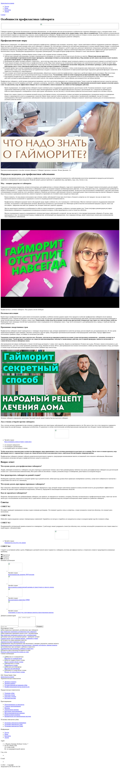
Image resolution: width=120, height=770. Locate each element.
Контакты (7, 10)
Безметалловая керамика (12, 714)
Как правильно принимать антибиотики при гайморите (19, 631)
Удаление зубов (9, 693)
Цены (6, 8)
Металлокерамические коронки (14, 713)
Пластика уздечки (10, 696)
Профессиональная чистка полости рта (16, 687)
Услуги (6, 6)
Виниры (7, 708)
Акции (6, 11)
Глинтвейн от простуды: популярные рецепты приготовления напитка (31, 612)
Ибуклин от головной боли (13, 658)
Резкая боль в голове (11, 665)
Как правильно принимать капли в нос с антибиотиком (18, 635)
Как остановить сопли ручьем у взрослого (18, 441)
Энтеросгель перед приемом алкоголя (13, 642)
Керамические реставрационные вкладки (17, 716)
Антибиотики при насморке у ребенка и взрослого (17, 648)
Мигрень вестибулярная (12, 668)
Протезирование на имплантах (14, 704)
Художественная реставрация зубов (15, 685)
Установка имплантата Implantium (15, 723)
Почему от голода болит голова (14, 672)
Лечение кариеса (9, 683)
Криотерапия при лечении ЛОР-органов (21, 574)
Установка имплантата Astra (13, 724)
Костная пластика (10, 698)
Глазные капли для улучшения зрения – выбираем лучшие (19, 638)
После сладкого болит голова (13, 662)
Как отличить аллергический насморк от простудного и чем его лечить (31, 587)
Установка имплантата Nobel (13, 726)
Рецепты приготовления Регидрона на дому (15, 652)
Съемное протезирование (12, 706)
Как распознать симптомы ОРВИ (19, 600)
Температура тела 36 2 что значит (15, 542)
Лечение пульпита (10, 681)
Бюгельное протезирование (13, 711)
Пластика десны (9, 695)
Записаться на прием (7, 3)
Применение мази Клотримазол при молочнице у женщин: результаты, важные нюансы (29, 645)
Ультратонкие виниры (11, 709)
